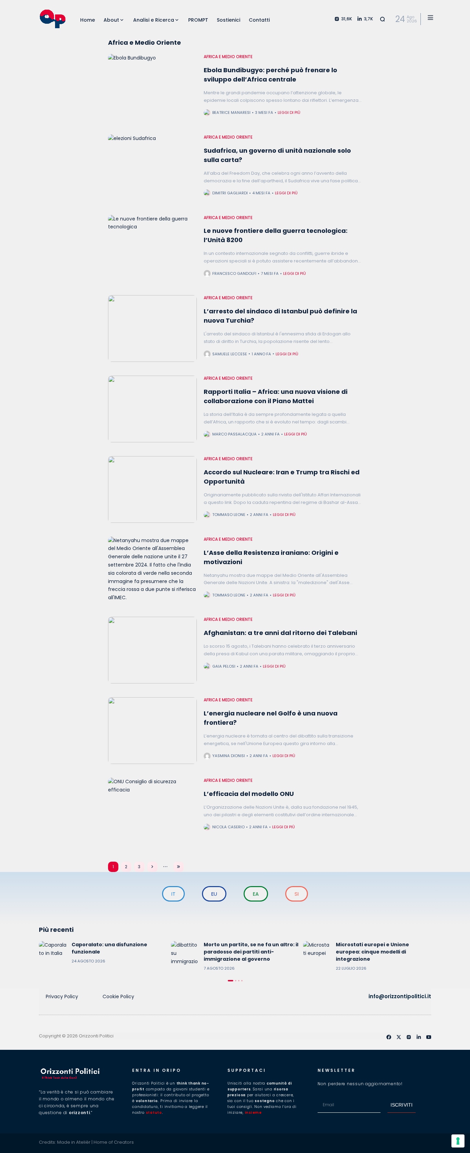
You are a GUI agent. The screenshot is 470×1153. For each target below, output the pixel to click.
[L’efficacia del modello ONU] (152, 811)
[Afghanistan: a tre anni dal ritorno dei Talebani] (152, 650)
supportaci (246, 1070)
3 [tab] (238, 980)
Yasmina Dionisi (228, 755)
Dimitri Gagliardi (230, 193)
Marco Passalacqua (234, 434)
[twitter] (398, 1037)
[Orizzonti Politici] (52, 19)
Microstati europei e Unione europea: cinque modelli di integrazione (372, 951)
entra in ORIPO (156, 1070)
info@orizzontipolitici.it (399, 996)
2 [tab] (235, 980)
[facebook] (388, 1037)
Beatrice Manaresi (231, 112)
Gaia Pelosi (223, 666)
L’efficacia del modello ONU (249, 793)
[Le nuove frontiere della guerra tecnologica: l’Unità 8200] (152, 248)
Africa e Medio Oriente (228, 57)
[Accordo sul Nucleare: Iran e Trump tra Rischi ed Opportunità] (152, 489)
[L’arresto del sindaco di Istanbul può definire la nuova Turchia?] (152, 328)
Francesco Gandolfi (234, 273)
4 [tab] (242, 980)
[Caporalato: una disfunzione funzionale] (52, 955)
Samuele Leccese (229, 354)
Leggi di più (289, 112)
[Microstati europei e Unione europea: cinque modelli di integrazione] (317, 955)
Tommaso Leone (228, 514)
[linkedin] (418, 1037)
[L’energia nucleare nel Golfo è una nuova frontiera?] (152, 730)
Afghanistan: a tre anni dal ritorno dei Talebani (280, 632)
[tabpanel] (103, 955)
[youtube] (428, 1037)
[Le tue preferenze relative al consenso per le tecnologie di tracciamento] (457, 1140)
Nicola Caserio (228, 827)
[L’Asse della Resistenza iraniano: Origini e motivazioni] (152, 570)
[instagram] (408, 1037)
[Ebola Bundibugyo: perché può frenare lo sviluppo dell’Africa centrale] (152, 87)
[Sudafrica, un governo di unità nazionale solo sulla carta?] (152, 167)
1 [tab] (230, 980)
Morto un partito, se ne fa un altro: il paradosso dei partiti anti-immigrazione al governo (251, 951)
